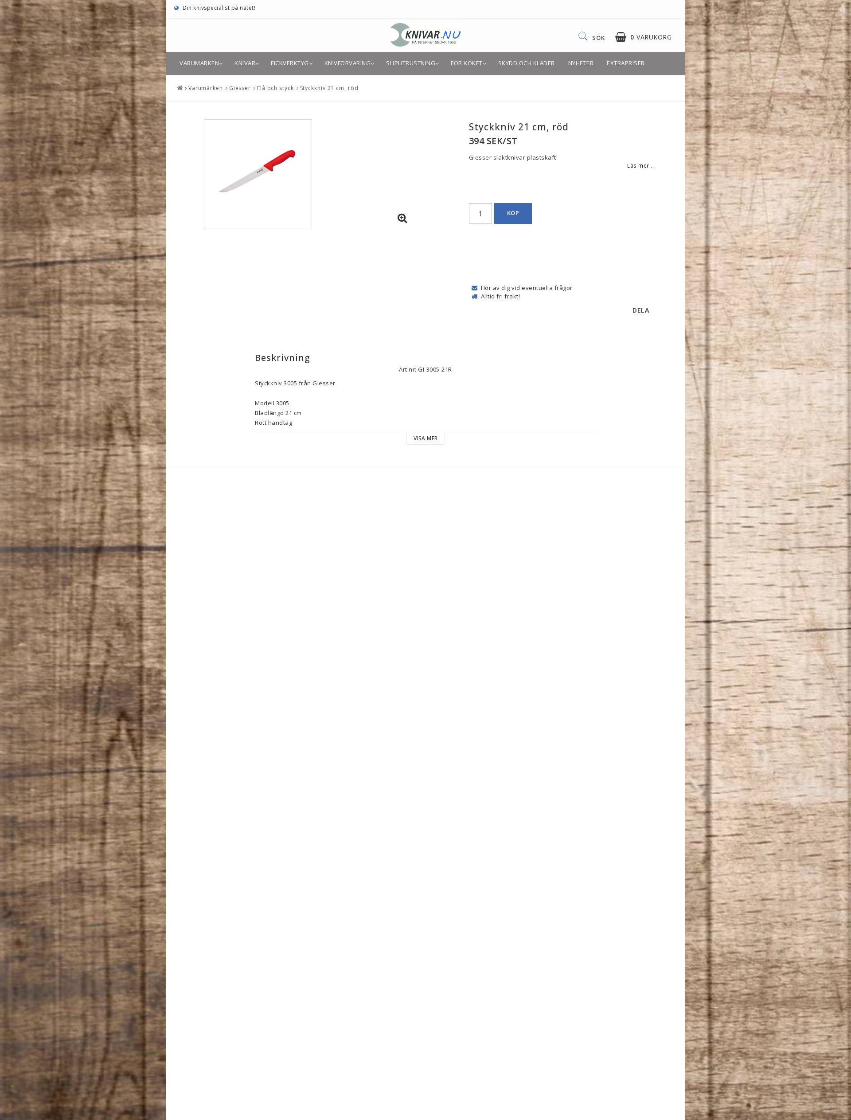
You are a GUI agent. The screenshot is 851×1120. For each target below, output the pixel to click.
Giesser (240, 88)
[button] (643, 37)
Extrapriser (626, 63)
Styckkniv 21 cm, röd (329, 88)
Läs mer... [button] (640, 165)
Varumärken (199, 63)
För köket (467, 63)
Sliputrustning (410, 63)
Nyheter (581, 63)
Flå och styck (275, 88)
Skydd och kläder (526, 63)
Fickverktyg (290, 63)
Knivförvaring (347, 63)
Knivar (244, 63)
